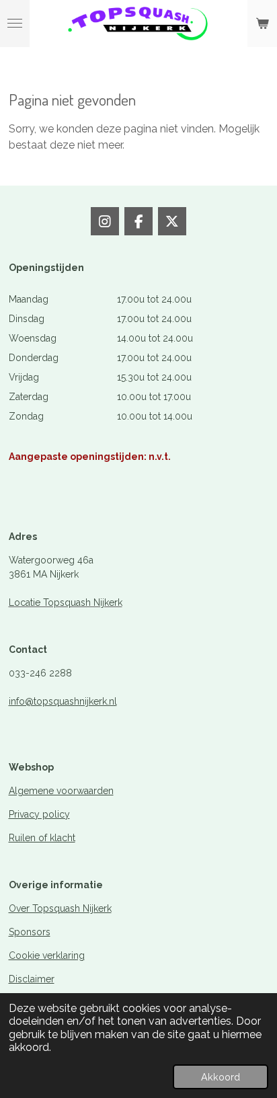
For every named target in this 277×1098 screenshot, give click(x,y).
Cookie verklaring (47, 955)
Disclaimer (31, 979)
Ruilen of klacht (42, 837)
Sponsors (29, 932)
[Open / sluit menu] (15, 23)
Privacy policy (39, 814)
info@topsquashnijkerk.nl (63, 701)
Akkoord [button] (220, 1077)
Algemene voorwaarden (61, 790)
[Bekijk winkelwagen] (262, 23)
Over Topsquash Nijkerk (60, 908)
